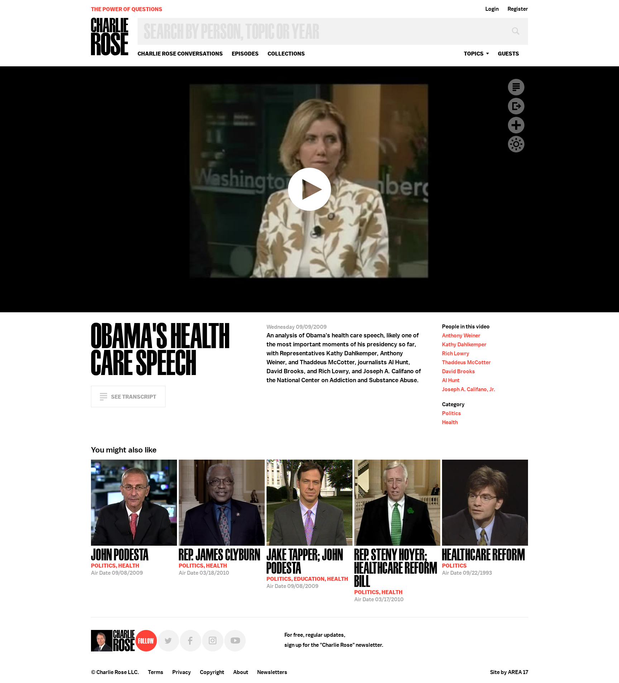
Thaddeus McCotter (466, 362)
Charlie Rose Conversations (180, 53)
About (240, 672)
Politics (451, 413)
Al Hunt (451, 380)
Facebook (190, 640)
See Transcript (133, 396)
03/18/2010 (219, 561)
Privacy (181, 672)
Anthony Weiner (461, 335)
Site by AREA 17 (509, 672)
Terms (155, 672)
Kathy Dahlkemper (464, 344)
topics (474, 53)
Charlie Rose (110, 37)
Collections (286, 53)
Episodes (245, 53)
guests (508, 53)
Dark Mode (516, 144)
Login (492, 9)
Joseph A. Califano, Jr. (468, 389)
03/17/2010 (395, 574)
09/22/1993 (483, 561)
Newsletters (272, 672)
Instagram (213, 640)
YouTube (235, 640)
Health (450, 422)
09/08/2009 (120, 561)
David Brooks (458, 371)
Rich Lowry (455, 353)
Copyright (212, 672)
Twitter (168, 640)
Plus (516, 125)
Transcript (516, 87)
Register (518, 9)
